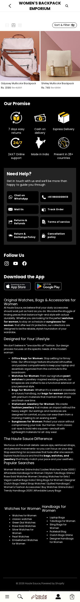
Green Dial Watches (24, 522)
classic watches (22, 519)
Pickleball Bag (58, 531)
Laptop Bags (57, 517)
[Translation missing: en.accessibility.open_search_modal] (67, 6)
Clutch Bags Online (61, 535)
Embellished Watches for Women (25, 541)
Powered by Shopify (52, 583)
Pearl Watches (20, 536)
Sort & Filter (62, 25)
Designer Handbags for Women (62, 540)
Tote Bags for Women (62, 521)
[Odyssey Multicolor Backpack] (20, 56)
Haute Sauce (32, 583)
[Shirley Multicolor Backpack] (60, 56)
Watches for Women (24, 515)
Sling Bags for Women (58, 526)
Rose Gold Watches (24, 526)
